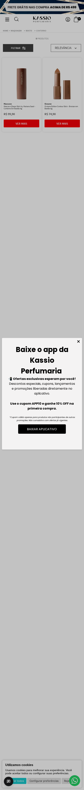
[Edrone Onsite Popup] (42, 395)
